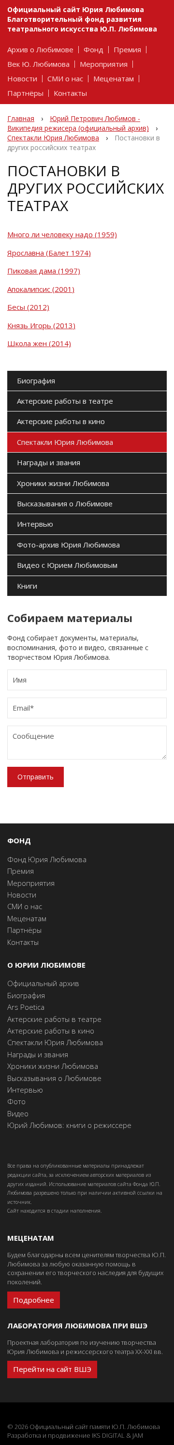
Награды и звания (48, 462)
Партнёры (25, 93)
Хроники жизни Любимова (63, 483)
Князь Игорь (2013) (41, 325)
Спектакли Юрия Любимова (65, 442)
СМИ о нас (65, 78)
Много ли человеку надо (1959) (62, 234)
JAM (137, 1435)
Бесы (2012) (28, 307)
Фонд (93, 49)
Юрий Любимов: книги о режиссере (69, 1125)
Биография (36, 380)
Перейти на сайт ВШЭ (52, 1369)
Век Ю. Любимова (38, 64)
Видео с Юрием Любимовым (67, 565)
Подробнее (33, 1300)
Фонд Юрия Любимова (47, 859)
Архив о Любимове (40, 49)
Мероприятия (104, 64)
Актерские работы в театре (65, 401)
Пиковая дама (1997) (43, 270)
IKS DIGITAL (108, 1435)
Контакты (70, 93)
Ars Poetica (25, 1007)
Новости (22, 78)
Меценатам (113, 78)
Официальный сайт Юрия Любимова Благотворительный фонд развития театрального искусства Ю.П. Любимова (82, 19)
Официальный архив (43, 983)
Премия (127, 49)
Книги (27, 586)
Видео (18, 1113)
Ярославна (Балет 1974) (49, 253)
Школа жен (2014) (39, 343)
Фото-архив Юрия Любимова (68, 544)
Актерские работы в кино (61, 421)
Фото (16, 1101)
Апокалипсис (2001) (40, 289)
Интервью (35, 524)
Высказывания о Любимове (65, 503)
